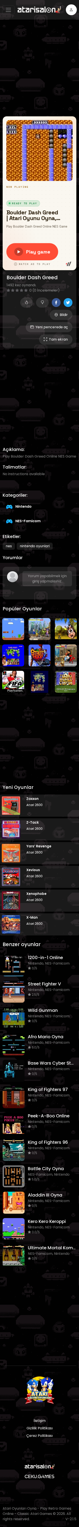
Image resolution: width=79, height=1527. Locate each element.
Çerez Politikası (39, 1435)
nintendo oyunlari (35, 546)
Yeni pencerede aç (52, 327)
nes (9, 546)
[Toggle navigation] (8, 9)
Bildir (64, 314)
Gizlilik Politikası (40, 1428)
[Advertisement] (39, 68)
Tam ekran (58, 339)
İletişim (40, 1420)
